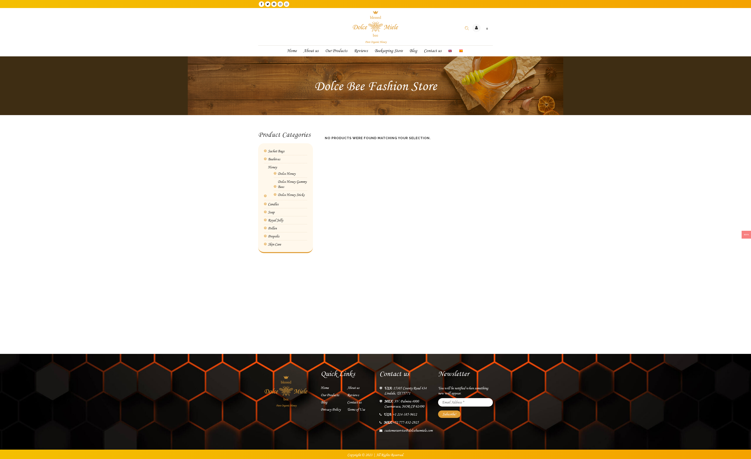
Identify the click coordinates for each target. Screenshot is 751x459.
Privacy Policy (331, 409)
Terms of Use (356, 409)
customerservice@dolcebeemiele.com (408, 430)
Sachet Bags (276, 151)
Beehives (274, 159)
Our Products (330, 395)
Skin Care (274, 244)
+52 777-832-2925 (401, 422)
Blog (324, 402)
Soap (271, 212)
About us (353, 388)
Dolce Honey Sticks (291, 194)
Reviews (353, 395)
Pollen (272, 228)
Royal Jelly (275, 220)
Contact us (354, 402)
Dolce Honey (287, 173)
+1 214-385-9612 (400, 414)
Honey (272, 167)
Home (325, 388)
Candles (273, 204)
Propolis (273, 236)
